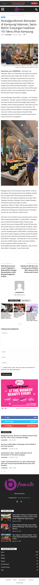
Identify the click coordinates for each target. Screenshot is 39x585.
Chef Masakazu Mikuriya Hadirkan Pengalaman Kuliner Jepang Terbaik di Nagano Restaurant (6, 316)
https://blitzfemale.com (19, 294)
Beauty (3, 561)
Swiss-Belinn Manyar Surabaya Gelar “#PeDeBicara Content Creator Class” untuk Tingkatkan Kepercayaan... (25, 516)
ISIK (2, 570)
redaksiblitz (8, 34)
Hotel (8, 13)
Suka (35, 417)
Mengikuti (33, 421)
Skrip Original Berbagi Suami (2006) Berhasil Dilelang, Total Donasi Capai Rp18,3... (24, 527)
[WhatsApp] (12, 40)
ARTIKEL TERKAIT (14, 300)
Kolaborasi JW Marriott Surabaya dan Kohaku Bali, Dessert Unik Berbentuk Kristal (29, 269)
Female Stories (5, 567)
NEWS (3, 558)
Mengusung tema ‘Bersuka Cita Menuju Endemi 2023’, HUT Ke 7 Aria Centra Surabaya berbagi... (19, 436)
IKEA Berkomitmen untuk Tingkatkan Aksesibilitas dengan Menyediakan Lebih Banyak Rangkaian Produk (8, 271)
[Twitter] (8, 40)
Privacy (14, 580)
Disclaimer (8, 580)
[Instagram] (18, 502)
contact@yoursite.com (23, 497)
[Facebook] (3, 40)
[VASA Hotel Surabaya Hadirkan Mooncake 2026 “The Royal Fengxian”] (19, 308)
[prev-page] (18, 324)
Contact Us (31, 580)
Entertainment (5, 564)
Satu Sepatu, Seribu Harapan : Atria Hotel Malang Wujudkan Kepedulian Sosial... (24, 537)
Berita (2, 555)
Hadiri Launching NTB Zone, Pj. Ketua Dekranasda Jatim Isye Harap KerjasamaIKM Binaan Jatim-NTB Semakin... (18, 463)
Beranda (3, 13)
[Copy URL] (17, 40)
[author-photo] (19, 285)
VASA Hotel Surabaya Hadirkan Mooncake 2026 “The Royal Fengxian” (19, 315)
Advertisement (22, 580)
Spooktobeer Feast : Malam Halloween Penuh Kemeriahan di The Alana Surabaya (16, 454)
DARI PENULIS (25, 300)
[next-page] (21, 324)
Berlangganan (32, 425)
